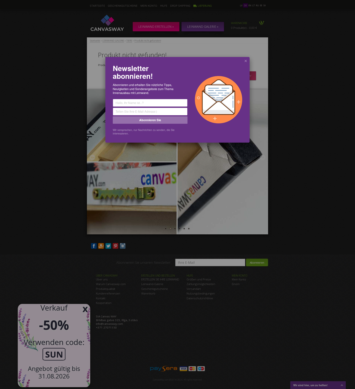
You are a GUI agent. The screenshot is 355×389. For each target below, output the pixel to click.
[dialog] (177, 100)
